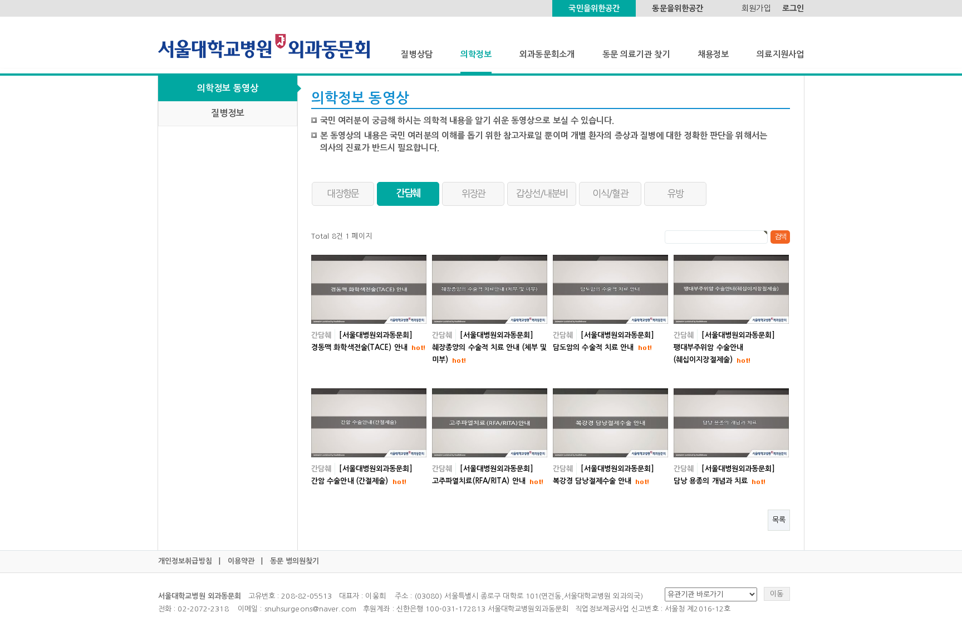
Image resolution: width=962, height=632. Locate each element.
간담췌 (408, 193)
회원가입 (756, 8)
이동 (776, 594)
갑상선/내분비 (541, 193)
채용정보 (713, 54)
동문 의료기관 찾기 (636, 54)
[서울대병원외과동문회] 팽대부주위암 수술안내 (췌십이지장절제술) (724, 347)
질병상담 (416, 54)
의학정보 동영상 (227, 88)
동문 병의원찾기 (295, 561)
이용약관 (241, 561)
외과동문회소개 (547, 54)
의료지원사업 (780, 54)
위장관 (473, 193)
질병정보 (227, 113)
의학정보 (476, 54)
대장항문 (343, 193)
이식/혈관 (610, 193)
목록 (779, 520)
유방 (675, 193)
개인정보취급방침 (185, 561)
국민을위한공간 (594, 8)
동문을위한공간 (677, 8)
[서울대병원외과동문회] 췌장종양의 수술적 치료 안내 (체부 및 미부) (489, 347)
